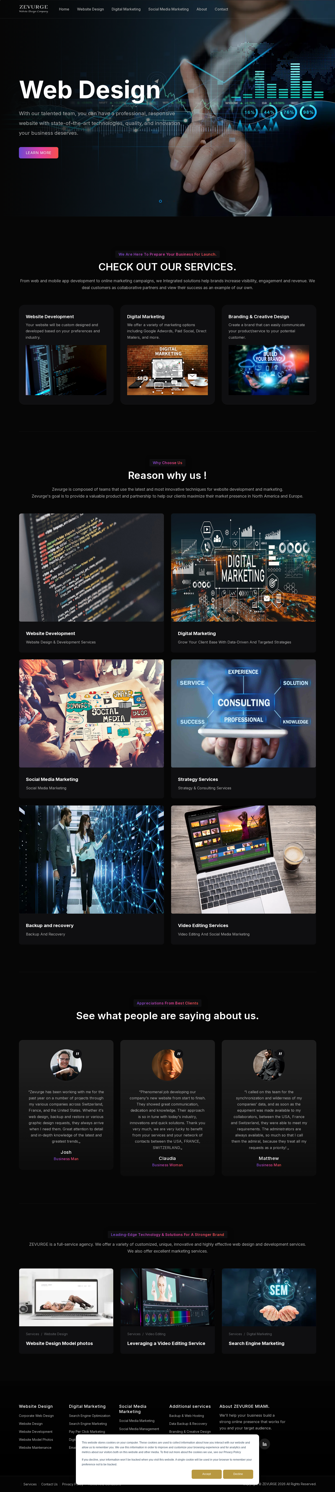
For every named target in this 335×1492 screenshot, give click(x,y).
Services (32, 1334)
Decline (238, 1474)
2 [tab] (166, 200)
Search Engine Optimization (89, 1416)
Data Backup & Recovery (188, 1424)
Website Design (90, 9)
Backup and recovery (50, 925)
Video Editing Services (203, 925)
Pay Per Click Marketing (87, 1432)
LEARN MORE (39, 152)
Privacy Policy (72, 1484)
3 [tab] (173, 200)
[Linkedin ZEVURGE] (264, 1444)
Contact (221, 9)
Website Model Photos (36, 1439)
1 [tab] (159, 200)
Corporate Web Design (36, 1416)
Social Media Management (139, 1429)
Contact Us (49, 1484)
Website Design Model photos (59, 1343)
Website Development (50, 316)
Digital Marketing (126, 9)
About (201, 9)
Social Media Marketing (168, 9)
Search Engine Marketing (256, 1343)
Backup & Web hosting (186, 1416)
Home (64, 9)
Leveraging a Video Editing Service (166, 1343)
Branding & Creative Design (259, 316)
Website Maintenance (35, 1447)
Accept (206, 1474)
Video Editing (155, 1334)
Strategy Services (198, 779)
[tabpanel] (167, 108)
